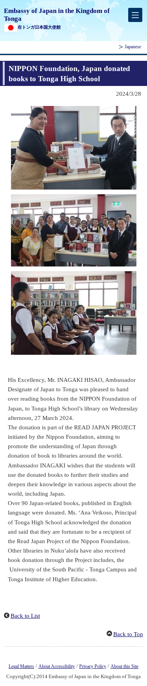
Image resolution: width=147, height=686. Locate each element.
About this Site (124, 666)
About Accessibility (56, 666)
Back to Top (128, 634)
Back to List (25, 616)
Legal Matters (21, 666)
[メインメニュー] (135, 15)
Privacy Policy (92, 666)
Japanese (133, 46)
